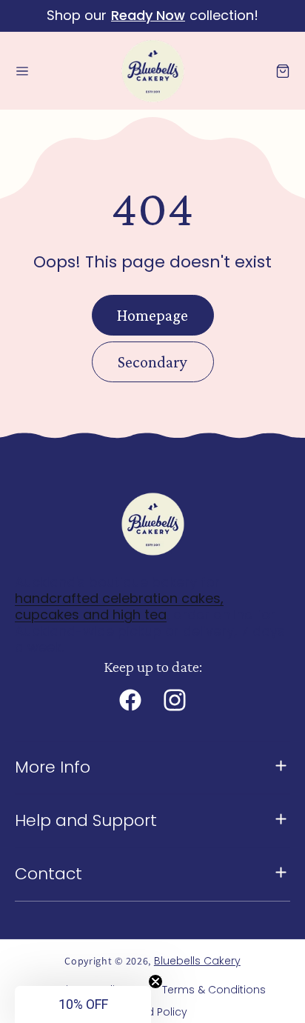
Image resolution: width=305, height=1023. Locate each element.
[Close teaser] (155, 981)
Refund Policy (152, 1011)
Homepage (152, 315)
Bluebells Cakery (197, 960)
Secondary (152, 362)
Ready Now (148, 15)
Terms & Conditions (214, 989)
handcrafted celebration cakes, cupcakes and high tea (119, 606)
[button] (22, 71)
